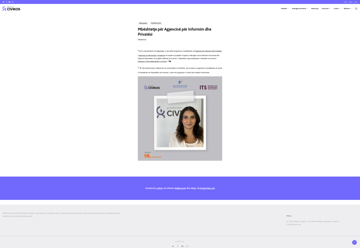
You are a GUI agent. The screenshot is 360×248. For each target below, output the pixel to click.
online (160, 188)
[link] (160, 51)
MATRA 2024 (156, 23)
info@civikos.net (207, 188)
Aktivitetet (143, 23)
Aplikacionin (180, 188)
